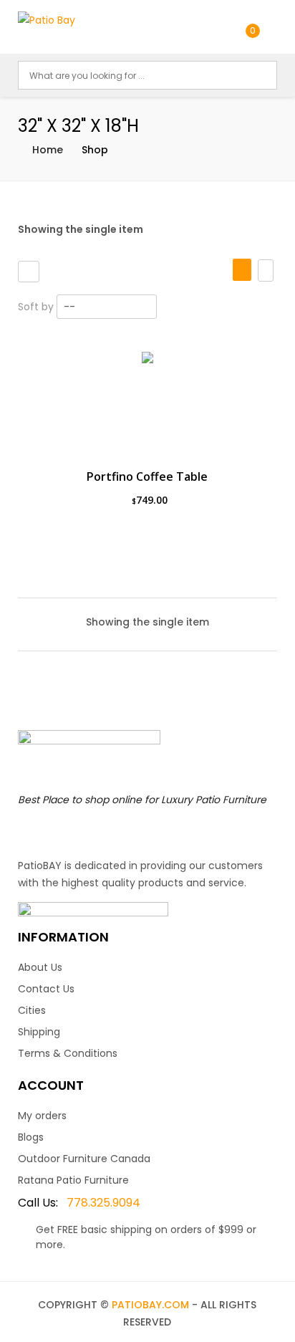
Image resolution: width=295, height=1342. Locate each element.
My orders (42, 1115)
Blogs (31, 1137)
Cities (32, 1010)
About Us (40, 967)
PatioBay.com (150, 1305)
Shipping (39, 1032)
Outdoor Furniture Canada (84, 1158)
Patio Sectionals (64, 345)
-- (69, 306)
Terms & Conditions (67, 1053)
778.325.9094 (79, 1202)
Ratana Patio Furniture (73, 1180)
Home (47, 150)
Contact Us (46, 989)
